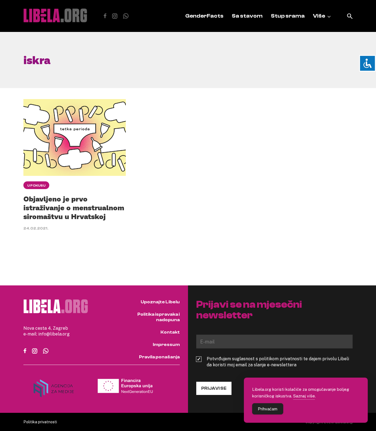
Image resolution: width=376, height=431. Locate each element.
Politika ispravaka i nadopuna (158, 317)
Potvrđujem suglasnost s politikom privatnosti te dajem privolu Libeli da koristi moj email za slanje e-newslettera (278, 361)
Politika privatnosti (40, 421)
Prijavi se (214, 388)
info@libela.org (54, 334)
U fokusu (36, 185)
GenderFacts (204, 16)
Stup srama (288, 16)
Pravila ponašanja (159, 356)
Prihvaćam (267, 409)
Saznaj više (304, 395)
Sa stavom (247, 16)
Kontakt (170, 332)
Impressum (166, 344)
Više (319, 16)
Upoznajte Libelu (160, 301)
